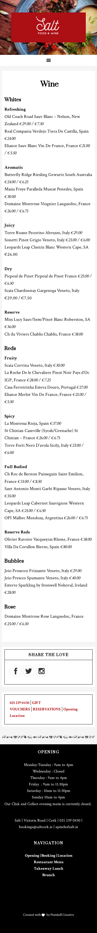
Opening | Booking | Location (48, 855)
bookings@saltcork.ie (35, 827)
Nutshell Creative (62, 915)
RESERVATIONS (47, 709)
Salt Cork (48, 27)
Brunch (48, 875)
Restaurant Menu (48, 862)
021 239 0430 (19, 702)
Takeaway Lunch (48, 868)
